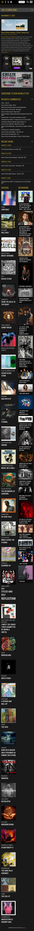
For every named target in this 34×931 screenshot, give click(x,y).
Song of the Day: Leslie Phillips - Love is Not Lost (12, 132)
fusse (24, 927)
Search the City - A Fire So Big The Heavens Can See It (13, 117)
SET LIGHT (21, 2)
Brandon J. (5, 34)
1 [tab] (3, 86)
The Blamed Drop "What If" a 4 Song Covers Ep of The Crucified (15, 119)
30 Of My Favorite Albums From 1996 (9, 149)
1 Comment (14, 34)
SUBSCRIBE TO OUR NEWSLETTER (15, 93)
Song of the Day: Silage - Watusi (8, 105)
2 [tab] (4, 86)
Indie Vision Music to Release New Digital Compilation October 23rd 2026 (16, 114)
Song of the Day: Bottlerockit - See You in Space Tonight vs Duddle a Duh (16, 126)
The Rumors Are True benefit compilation (10, 130)
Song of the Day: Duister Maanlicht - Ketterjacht (12, 157)
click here (10, 50)
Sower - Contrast (5, 103)
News (10, 34)
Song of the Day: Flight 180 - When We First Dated (12, 124)
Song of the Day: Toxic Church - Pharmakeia (11, 109)
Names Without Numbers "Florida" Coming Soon (15, 32)
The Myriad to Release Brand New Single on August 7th (13, 122)
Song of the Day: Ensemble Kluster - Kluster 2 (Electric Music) (15, 136)
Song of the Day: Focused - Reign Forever (10, 112)
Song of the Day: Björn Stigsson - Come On (11, 174)
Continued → (5, 52)
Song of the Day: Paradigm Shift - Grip (10, 134)
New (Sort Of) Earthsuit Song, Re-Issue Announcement (13, 107)
